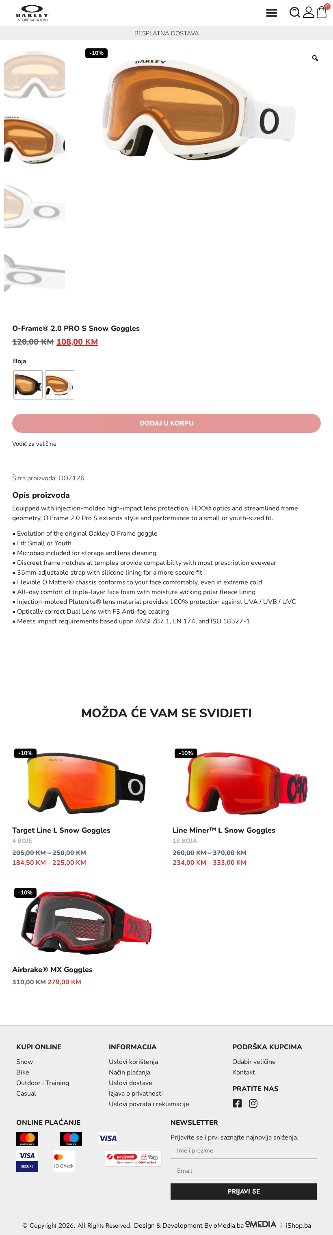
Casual (26, 1093)
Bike (22, 1072)
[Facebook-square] (237, 1103)
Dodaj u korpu (167, 423)
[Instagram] (253, 1103)
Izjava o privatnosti (136, 1093)
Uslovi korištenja (133, 1061)
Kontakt (243, 1072)
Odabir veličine (254, 1061)
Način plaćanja (129, 1072)
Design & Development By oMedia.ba (189, 1225)
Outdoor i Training (42, 1083)
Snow (24, 1061)
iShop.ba (298, 1225)
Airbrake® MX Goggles (52, 970)
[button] (272, 13)
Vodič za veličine (34, 444)
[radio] (28, 385)
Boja (19, 361)
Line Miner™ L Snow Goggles (224, 830)
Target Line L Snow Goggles (61, 830)
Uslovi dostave (130, 1083)
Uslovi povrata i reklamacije (149, 1104)
